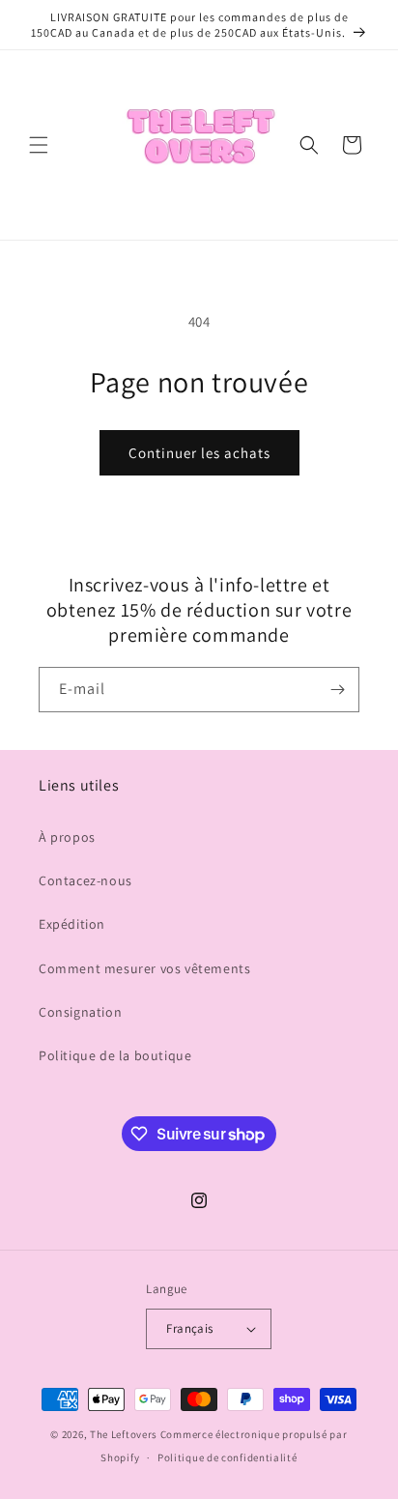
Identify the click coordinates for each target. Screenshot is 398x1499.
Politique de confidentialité (227, 1457)
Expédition (72, 924)
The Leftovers (123, 1434)
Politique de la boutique (115, 1055)
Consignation (80, 1012)
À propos (67, 837)
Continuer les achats (199, 453)
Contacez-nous (85, 880)
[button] (38, 145)
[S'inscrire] (337, 689)
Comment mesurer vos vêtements (144, 968)
